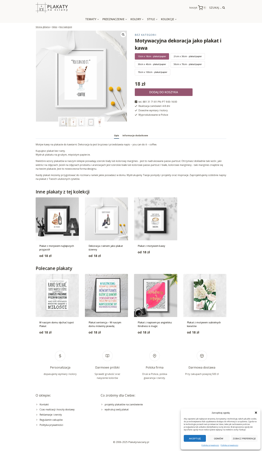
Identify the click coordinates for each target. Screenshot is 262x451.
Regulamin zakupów (51, 419)
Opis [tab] (116, 135)
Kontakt (44, 404)
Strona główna (43, 26)
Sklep (54, 26)
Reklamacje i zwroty (51, 414)
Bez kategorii (65, 26)
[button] (255, 412)
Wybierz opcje (146, 261)
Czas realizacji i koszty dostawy (57, 409)
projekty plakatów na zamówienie (124, 404)
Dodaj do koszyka (163, 92)
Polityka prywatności (210, 445)
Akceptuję (195, 438)
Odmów (218, 438)
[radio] (152, 56)
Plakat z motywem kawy (151, 246)
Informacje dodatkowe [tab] (135, 135)
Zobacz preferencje (244, 438)
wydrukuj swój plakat (117, 409)
